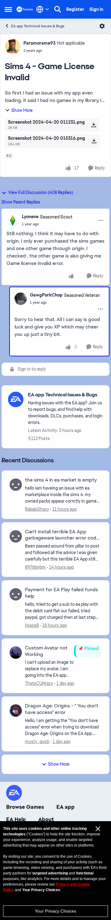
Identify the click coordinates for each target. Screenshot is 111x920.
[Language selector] (43, 9)
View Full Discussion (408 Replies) (40, 192)
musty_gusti (37, 741)
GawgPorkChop (46, 295)
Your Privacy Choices (55, 911)
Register (75, 9)
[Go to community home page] (25, 9)
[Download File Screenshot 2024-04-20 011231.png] (93, 124)
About (46, 819)
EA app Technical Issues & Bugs (37, 26)
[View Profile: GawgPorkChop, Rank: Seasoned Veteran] (20, 299)
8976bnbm (35, 567)
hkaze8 (32, 625)
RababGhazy (37, 509)
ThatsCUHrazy (39, 683)
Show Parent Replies (21, 202)
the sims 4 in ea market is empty (61, 480)
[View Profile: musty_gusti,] (16, 710)
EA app (65, 806)
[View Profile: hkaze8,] (16, 594)
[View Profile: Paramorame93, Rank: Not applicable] (12, 46)
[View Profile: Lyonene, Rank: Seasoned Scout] (12, 220)
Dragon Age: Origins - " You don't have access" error (61, 709)
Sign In (96, 9)
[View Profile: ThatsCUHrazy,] (16, 652)
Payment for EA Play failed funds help (61, 593)
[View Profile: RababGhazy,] (16, 484)
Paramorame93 (39, 43)
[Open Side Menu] (8, 9)
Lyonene (30, 216)
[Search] (57, 9)
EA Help (16, 819)
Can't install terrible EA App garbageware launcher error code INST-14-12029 (62, 535)
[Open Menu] (102, 26)
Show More (22, 110)
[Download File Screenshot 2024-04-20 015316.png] (94, 140)
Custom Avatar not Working (46, 651)
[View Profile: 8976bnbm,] (16, 536)
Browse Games (25, 806)
